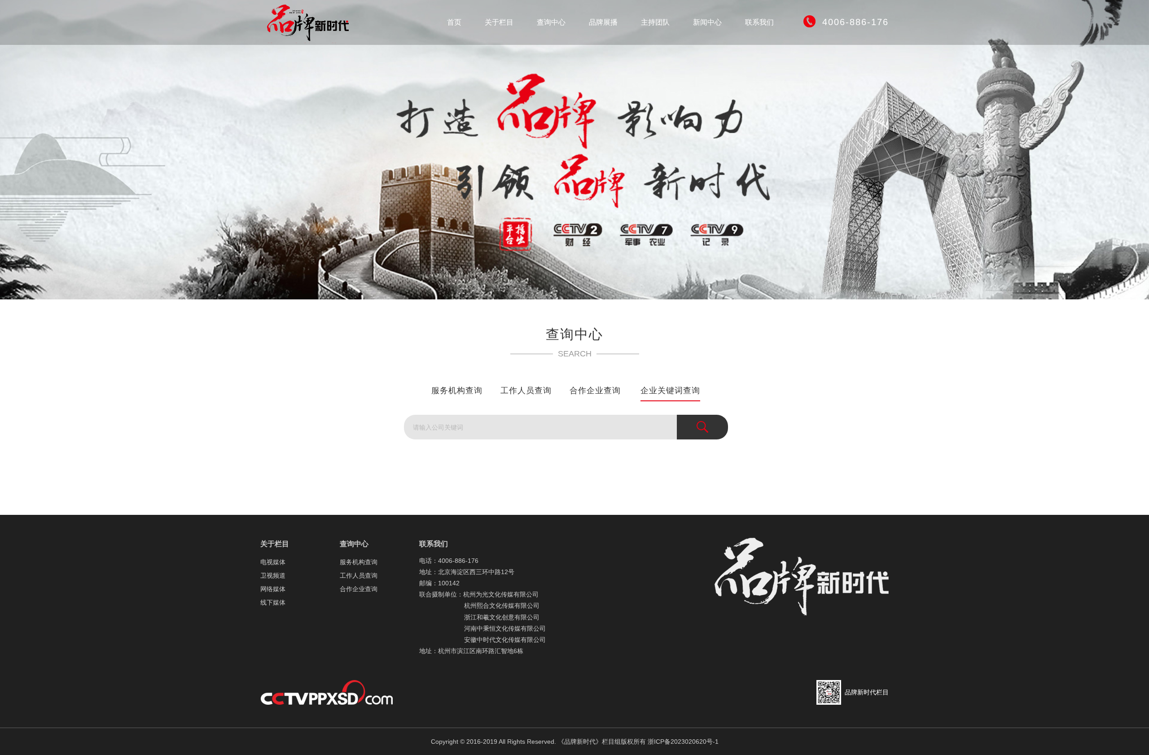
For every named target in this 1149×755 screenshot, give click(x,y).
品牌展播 (603, 22)
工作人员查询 (526, 390)
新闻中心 (707, 22)
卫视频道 (272, 575)
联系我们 (759, 22)
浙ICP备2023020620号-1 (683, 741)
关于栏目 (499, 22)
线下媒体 (272, 602)
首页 (454, 22)
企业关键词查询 (670, 390)
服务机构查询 (456, 390)
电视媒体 (272, 562)
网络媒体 (272, 589)
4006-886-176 (855, 22)
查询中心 (551, 22)
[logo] (312, 22)
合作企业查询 (595, 390)
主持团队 (655, 22)
